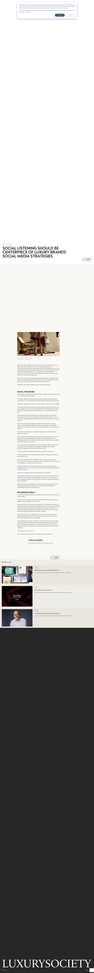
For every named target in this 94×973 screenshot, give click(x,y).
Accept (59, 15)
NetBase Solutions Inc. (36, 380)
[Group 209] (47, 964)
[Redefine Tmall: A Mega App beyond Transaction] (17, 567)
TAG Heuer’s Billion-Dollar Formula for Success (46, 613)
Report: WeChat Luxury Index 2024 (43, 590)
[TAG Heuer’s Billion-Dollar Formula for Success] (17, 610)
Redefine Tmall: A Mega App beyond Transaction (46, 570)
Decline (70, 15)
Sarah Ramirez (36, 540)
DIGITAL (4, 244)
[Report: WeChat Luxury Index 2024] (17, 587)
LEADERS (36, 609)
